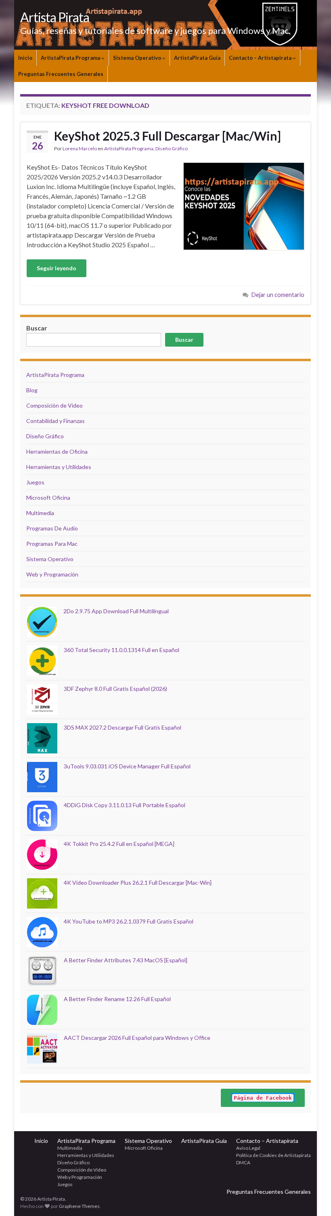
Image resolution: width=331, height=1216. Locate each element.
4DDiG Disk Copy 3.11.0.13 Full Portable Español (124, 805)
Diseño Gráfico (171, 148)
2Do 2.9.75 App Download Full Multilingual (116, 611)
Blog (32, 390)
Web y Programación (52, 574)
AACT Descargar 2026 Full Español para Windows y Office (137, 1037)
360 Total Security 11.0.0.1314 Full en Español (121, 649)
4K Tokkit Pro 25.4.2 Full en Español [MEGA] (119, 843)
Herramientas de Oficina (57, 451)
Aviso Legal (248, 1148)
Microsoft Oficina (48, 497)
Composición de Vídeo (54, 405)
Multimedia (40, 512)
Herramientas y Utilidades (58, 466)
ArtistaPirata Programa (71, 58)
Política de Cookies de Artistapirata (273, 1155)
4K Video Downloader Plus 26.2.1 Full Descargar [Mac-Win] (138, 882)
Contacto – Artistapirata (261, 58)
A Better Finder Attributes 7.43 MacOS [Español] (125, 960)
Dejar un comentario (277, 294)
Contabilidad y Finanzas (55, 420)
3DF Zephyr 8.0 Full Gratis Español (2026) (115, 688)
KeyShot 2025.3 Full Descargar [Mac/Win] (167, 135)
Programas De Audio (52, 528)
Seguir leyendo (56, 268)
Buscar (184, 339)
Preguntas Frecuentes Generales (60, 74)
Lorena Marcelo (80, 148)
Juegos (35, 482)
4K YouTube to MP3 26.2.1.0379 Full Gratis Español (128, 921)
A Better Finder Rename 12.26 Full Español (117, 998)
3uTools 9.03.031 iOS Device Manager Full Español (127, 766)
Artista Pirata (54, 17)
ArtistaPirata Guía (197, 58)
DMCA (243, 1162)
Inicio (25, 58)
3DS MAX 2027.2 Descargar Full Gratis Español (122, 727)
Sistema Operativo (137, 58)
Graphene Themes (79, 1206)
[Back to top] (313, 1198)
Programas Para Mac (52, 543)
